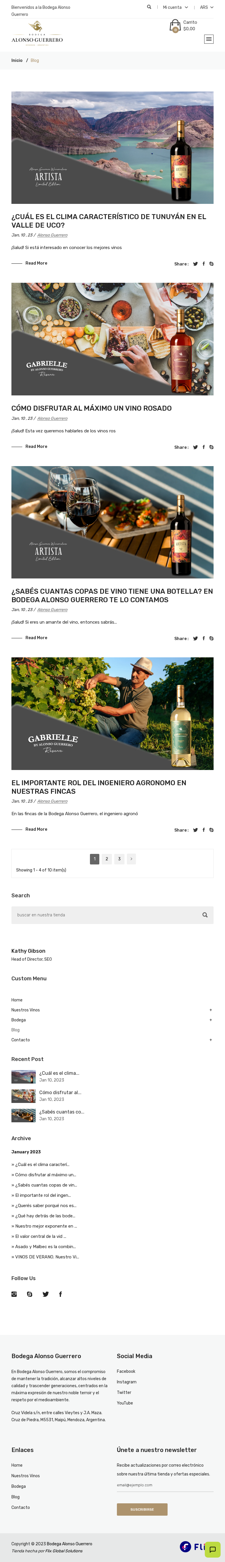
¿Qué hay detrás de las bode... (45, 1216)
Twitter (124, 1392)
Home (17, 1000)
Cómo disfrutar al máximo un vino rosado (91, 408)
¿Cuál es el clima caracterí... (42, 1164)
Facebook (126, 1371)
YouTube (125, 1403)
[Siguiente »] (131, 859)
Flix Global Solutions (63, 1551)
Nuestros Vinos (25, 1010)
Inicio (17, 60)
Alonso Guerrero (52, 235)
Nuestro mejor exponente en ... (46, 1226)
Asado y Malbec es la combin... (45, 1246)
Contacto (20, 1040)
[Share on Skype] (211, 264)
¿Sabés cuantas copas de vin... (46, 1185)
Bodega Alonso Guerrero (69, 1543)
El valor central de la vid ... (40, 1236)
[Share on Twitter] (195, 264)
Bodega (18, 1020)
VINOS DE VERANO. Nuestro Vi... (47, 1257)
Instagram (127, 1382)
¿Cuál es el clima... (59, 1073)
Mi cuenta (173, 7)
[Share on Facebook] (204, 264)
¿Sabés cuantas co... (61, 1112)
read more (36, 263)
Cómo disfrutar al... (60, 1092)
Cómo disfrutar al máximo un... (45, 1174)
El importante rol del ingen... (43, 1195)
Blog (15, 1030)
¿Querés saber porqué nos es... (45, 1205)
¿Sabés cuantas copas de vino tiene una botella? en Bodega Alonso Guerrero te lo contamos (112, 595)
